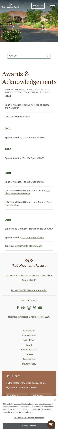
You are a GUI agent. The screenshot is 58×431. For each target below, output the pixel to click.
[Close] (55, 400)
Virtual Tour (29, 340)
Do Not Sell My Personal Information (29, 418)
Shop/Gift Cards (29, 349)
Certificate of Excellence (29, 246)
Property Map (29, 335)
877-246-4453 (29, 300)
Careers (29, 354)
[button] (52, 5)
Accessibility (29, 359)
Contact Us (29, 330)
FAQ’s (29, 345)
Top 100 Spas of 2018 (33, 237)
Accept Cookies (29, 426)
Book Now (38, 6)
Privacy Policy (29, 364)
